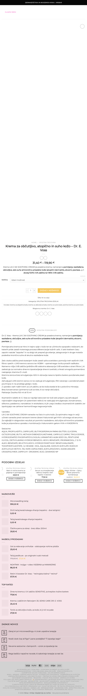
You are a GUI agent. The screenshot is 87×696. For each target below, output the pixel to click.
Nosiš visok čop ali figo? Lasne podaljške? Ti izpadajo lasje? (34, 639)
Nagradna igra (61, 688)
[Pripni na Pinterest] (45, 313)
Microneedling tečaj (63, 689)
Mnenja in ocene (67, 678)
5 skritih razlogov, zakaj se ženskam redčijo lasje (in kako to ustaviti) (43, 684)
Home (33, 242)
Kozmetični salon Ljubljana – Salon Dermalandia (43, 673)
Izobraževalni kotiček (70, 674)
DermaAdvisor (47, 688)
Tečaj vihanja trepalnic (42, 689)
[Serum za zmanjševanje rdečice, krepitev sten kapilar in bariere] (31, 475)
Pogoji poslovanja (50, 678)
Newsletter (33, 681)
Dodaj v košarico (49, 290)
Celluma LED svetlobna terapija (17, 679)
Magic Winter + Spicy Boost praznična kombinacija (73, 473)
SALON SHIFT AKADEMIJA (49, 681)
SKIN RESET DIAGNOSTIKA (22, 678)
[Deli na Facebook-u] (37, 313)
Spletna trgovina (47, 242)
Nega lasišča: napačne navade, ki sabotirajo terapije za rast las (35, 654)
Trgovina (37, 678)
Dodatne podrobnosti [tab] (47, 330)
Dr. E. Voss (50, 308)
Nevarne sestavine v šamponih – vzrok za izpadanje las (32, 646)
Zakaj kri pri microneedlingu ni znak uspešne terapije (32, 631)
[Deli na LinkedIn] (50, 313)
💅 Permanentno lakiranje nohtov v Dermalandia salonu (58, 679)
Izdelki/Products (64, 671)
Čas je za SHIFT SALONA (17, 681)
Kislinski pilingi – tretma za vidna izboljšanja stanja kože (53, 676)
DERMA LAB (35, 688)
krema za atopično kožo (19, 305)
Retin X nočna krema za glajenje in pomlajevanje (15, 472)
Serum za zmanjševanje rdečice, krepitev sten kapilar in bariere (44, 473)
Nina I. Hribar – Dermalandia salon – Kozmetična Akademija (33, 674)
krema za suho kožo (55, 305)
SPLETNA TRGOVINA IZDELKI (47, 301)
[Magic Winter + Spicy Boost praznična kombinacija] (60, 475)
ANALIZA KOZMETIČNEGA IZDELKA (16, 688)
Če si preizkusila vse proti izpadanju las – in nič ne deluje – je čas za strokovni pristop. (43, 686)
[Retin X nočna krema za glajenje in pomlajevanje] (3, 474)
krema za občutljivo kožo (37, 305)
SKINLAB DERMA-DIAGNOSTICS (56, 683)
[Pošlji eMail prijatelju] (41, 313)
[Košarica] (83, 12)
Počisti (82, 276)
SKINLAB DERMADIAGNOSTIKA (31, 683)
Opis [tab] (32, 330)
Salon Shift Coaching (69, 681)
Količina (5, 280)
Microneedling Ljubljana (28, 669)
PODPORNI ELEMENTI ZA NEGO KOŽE (55, 669)
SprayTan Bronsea (23, 689)
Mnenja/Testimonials (17, 676)
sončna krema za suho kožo (73, 305)
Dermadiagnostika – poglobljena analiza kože (35, 671)
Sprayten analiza (76, 688)
